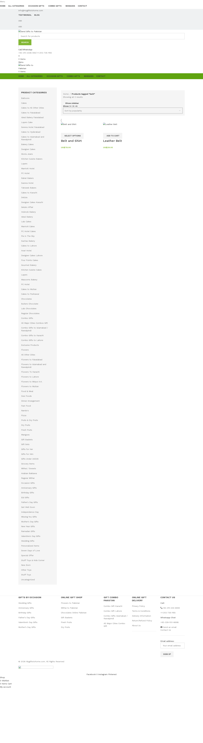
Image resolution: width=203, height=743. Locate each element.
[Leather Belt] (110, 124)
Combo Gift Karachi (113, 606)
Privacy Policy (138, 606)
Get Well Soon (28, 507)
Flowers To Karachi (30, 372)
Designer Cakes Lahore (32, 255)
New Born (26, 565)
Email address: (167, 641)
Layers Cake (27, 122)
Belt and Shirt (71, 141)
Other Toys (26, 570)
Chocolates (26, 299)
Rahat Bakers (27, 178)
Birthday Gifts (27, 492)
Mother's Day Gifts (30, 522)
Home (66, 94)
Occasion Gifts (28, 483)
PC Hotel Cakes (28, 231)
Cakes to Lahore (29, 246)
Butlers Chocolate (29, 304)
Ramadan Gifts (28, 531)
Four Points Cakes (29, 260)
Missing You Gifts (29, 517)
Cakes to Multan (29, 289)
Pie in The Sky (27, 236)
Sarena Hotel (27, 183)
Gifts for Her (27, 449)
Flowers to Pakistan (70, 603)
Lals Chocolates (28, 308)
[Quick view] (64, 129)
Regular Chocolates (30, 313)
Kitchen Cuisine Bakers (31, 159)
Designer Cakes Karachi (32, 202)
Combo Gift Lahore (113, 611)
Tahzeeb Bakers (28, 188)
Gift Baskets (27, 439)
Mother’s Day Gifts (27, 627)
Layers (24, 163)
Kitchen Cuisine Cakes (31, 270)
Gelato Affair (27, 207)
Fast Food (26, 406)
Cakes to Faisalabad (30, 113)
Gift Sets (25, 444)
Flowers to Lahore (30, 377)
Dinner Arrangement (30, 401)
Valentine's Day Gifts (30, 536)
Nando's (25, 410)
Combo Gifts (27, 318)
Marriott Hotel (27, 168)
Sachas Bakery (28, 241)
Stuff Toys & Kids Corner (33, 560)
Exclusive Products (30, 345)
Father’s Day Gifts (26, 617)
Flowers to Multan (30, 386)
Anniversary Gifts (29, 488)
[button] (112, 136)
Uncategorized (28, 579)
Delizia (24, 197)
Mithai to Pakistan (69, 608)
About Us (136, 625)
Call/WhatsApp (25, 49)
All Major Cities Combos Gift (34, 323)
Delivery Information (141, 616)
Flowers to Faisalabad (31, 359)
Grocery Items (27, 464)
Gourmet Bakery (28, 265)
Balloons (25, 98)
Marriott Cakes (28, 226)
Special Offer (27, 555)
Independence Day (30, 512)
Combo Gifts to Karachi (32, 335)
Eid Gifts (25, 497)
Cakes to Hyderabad (30, 132)
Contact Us (165, 630)
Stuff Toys (26, 575)
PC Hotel (25, 173)
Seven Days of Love (30, 550)
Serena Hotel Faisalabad (32, 127)
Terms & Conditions (141, 611)
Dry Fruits (25, 425)
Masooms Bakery (29, 279)
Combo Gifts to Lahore (32, 340)
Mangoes (25, 435)
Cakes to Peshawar (30, 294)
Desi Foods (26, 396)
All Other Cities (28, 355)
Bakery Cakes (27, 144)
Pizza (23, 415)
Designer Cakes (28, 149)
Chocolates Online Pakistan (74, 613)
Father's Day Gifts (29, 502)
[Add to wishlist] (72, 129)
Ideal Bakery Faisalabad (32, 117)
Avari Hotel (26, 250)
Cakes (24, 103)
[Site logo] (30, 31)
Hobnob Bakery (28, 212)
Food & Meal (27, 391)
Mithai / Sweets (28, 468)
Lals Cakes (26, 221)
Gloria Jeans (27, 154)
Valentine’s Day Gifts (27, 622)
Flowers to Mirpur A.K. (31, 382)
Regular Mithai (27, 478)
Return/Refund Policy (142, 620)
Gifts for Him (27, 454)
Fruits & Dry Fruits (29, 420)
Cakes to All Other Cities (32, 108)
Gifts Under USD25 (30, 459)
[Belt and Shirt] (68, 124)
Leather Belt (112, 141)
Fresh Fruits (26, 430)
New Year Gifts (28, 526)
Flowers (25, 350)
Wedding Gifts (27, 541)
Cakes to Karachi (29, 193)
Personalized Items (30, 546)
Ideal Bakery (27, 217)
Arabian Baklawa (29, 473)
